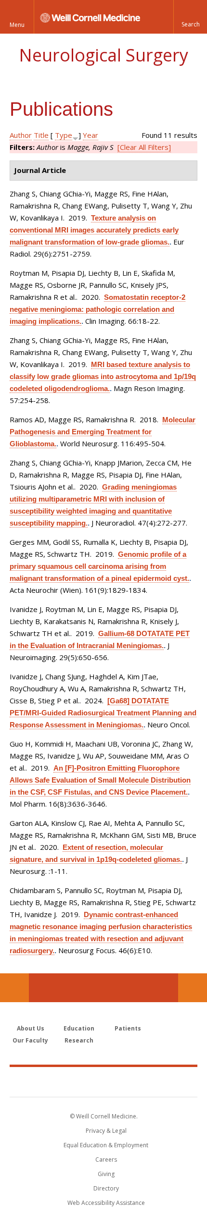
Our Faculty (30, 1040)
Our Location (14, 987)
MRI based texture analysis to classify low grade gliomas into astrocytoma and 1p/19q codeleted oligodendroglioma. (103, 376)
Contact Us (192, 987)
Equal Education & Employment (106, 1145)
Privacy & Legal (106, 1131)
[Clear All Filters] (144, 147)
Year (90, 135)
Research (79, 1040)
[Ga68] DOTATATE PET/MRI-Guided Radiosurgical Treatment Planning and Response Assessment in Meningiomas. (103, 713)
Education (79, 1028)
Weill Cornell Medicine (103, 1081)
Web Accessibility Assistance (106, 1203)
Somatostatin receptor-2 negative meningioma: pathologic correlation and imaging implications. (97, 309)
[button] (190, 17)
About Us (30, 1028)
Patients (128, 1028)
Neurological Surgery (103, 55)
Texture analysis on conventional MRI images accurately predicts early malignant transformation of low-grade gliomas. (94, 230)
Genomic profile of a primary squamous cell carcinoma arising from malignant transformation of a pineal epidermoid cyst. (99, 566)
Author (21, 135)
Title (41, 135)
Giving (106, 1174)
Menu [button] (17, 25)
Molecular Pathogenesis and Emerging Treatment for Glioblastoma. (102, 432)
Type (63, 135)
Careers (106, 1159)
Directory (106, 1188)
